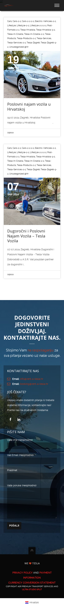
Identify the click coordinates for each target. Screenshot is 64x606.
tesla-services (44, 38)
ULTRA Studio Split (32, 589)
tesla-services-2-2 (16, 42)
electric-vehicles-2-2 (45, 21)
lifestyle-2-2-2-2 (38, 25)
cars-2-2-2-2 (28, 21)
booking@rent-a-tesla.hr (34, 383)
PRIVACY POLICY (22, 572)
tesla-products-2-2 (26, 38)
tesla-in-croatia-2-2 (34, 34)
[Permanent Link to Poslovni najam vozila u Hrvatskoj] (32, 74)
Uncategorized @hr (18, 47)
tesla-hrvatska (27, 30)
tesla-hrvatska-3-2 (45, 30)
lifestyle (11, 25)
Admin (10, 132)
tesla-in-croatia (15, 34)
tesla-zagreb (33, 42)
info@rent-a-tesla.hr (31, 378)
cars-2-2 (17, 21)
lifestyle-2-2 (23, 25)
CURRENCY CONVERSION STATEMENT (32, 582)
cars (9, 21)
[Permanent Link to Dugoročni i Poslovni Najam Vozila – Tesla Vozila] (32, 201)
